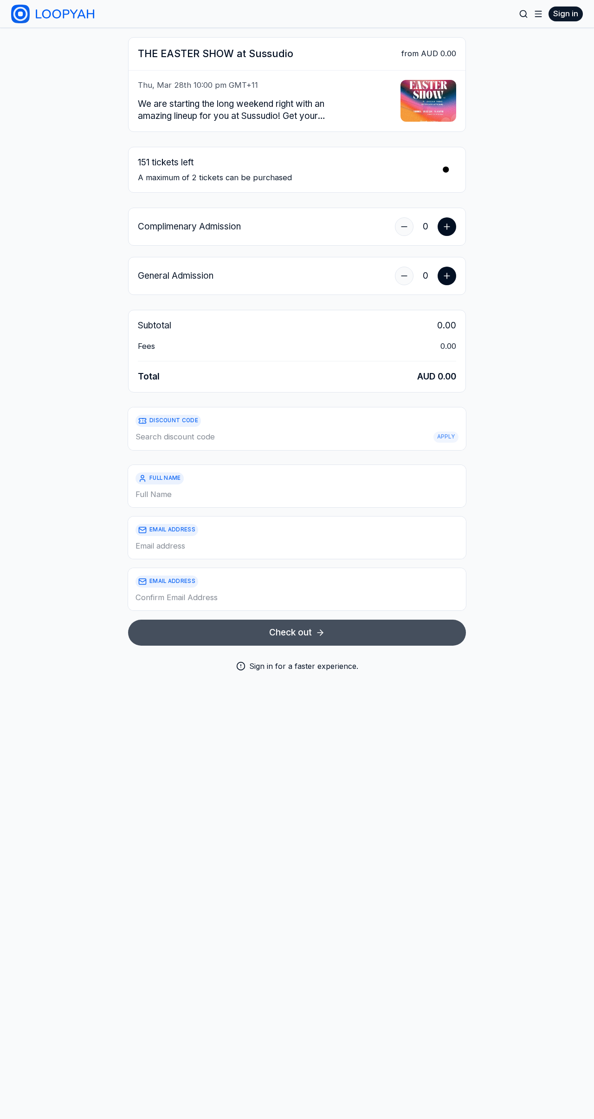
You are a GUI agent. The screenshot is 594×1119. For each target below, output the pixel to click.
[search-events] (523, 14)
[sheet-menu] (538, 14)
